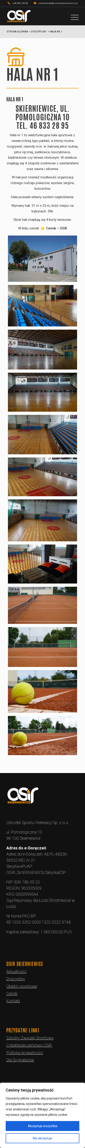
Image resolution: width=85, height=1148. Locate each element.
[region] (42, 1115)
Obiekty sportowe (21, 986)
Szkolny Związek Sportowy (30, 1038)
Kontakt (13, 1000)
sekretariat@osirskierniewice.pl (58, 3)
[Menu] (72, 16)
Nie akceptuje (42, 1138)
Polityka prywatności (24, 1052)
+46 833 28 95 (20, 3)
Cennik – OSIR (56, 228)
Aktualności (16, 971)
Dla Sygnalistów (20, 1060)
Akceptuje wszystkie (42, 1126)
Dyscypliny (15, 978)
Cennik (11, 993)
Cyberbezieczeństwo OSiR (29, 1045)
